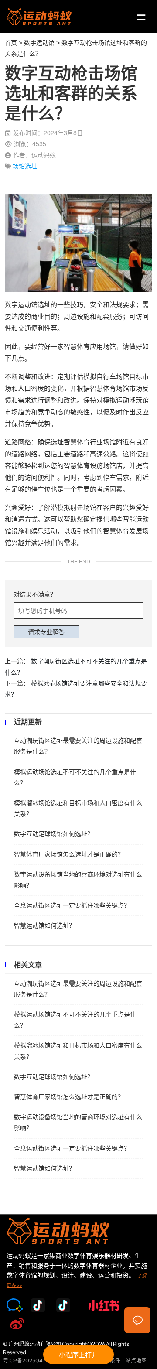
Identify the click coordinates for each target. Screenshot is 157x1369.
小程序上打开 (78, 1354)
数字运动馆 (39, 42)
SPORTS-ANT (39, 16)
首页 (11, 42)
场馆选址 (25, 166)
